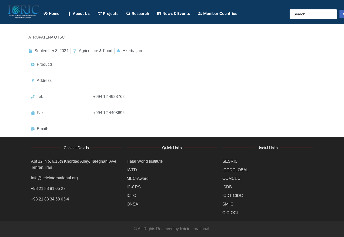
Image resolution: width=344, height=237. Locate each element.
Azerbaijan (132, 51)
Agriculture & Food (95, 51)
